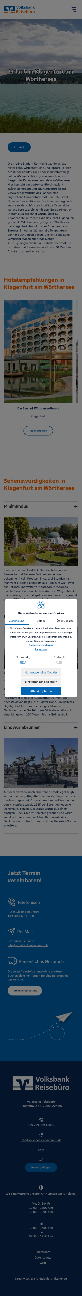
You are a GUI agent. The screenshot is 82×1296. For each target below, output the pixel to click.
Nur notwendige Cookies (41, 672)
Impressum (41, 649)
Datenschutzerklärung (41, 645)
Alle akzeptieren (41, 691)
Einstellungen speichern (41, 682)
